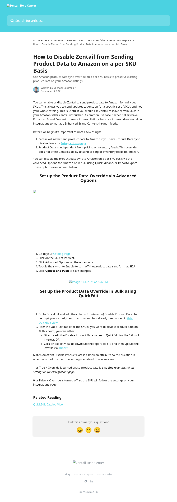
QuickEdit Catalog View (48, 404)
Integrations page (73, 143)
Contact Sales (105, 474)
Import (63, 348)
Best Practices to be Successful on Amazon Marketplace (99, 40)
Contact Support (83, 474)
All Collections (41, 40)
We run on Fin (90, 491)
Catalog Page (62, 254)
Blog (67, 474)
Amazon (58, 40)
